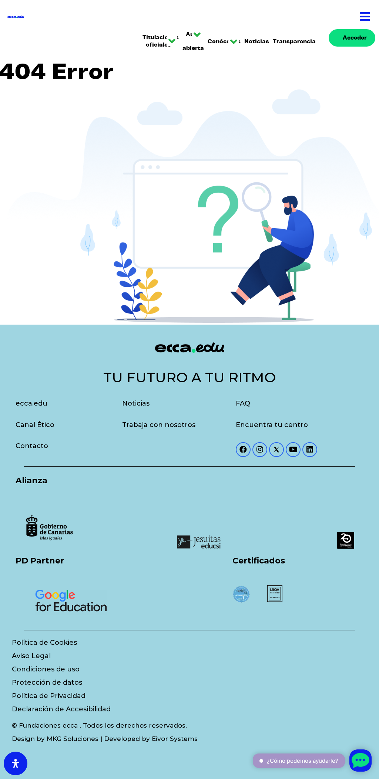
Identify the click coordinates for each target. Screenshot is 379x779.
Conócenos (221, 41)
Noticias (254, 41)
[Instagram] (259, 449)
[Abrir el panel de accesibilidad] (15, 763)
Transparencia (291, 41)
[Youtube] (293, 449)
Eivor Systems (175, 738)
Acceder (355, 38)
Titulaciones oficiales (157, 41)
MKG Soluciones (72, 738)
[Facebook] (243, 449)
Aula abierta (191, 41)
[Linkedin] (309, 449)
